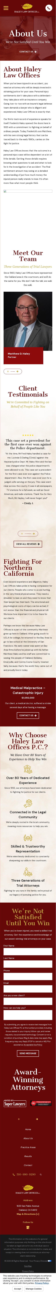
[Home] (27, 8)
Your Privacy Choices (38, 1261)
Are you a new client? (14, 995)
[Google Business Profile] (27, 1227)
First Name (9, 945)
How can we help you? (15, 1008)
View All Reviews (26, 544)
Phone (7, 970)
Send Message (27, 1053)
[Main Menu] (6, 8)
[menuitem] (28, 1266)
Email (6, 983)
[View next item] (17, 371)
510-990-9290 (26, 1174)
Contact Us (26, 51)
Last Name (9, 958)
